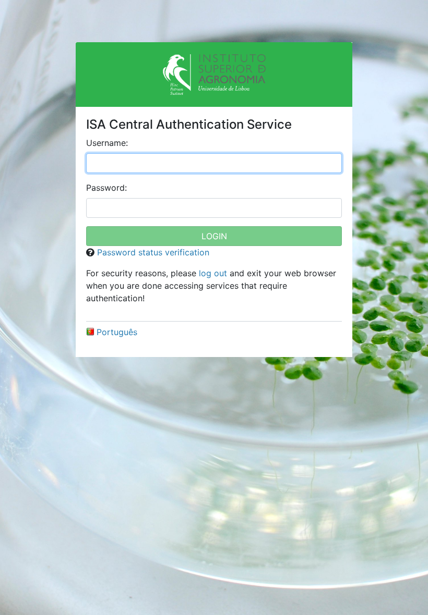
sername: (107, 143)
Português (117, 332)
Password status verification (153, 252)
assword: (106, 187)
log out (213, 273)
